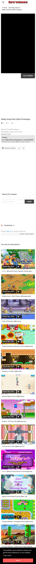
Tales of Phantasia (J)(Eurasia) (11, 321)
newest (27, 234)
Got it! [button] (18, 560)
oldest (32, 234)
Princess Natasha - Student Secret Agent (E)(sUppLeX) (19, 546)
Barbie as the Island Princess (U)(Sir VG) (14, 496)
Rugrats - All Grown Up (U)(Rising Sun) (14, 421)
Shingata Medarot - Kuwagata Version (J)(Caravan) (17, 521)
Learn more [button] (7, 555)
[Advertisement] (18, 98)
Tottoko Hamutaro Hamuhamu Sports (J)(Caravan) (17, 346)
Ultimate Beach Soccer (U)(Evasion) (13, 396)
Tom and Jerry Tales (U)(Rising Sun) (13, 446)
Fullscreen (28, 75)
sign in (8, 231)
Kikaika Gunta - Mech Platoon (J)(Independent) (16, 296)
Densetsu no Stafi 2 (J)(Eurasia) (12, 371)
